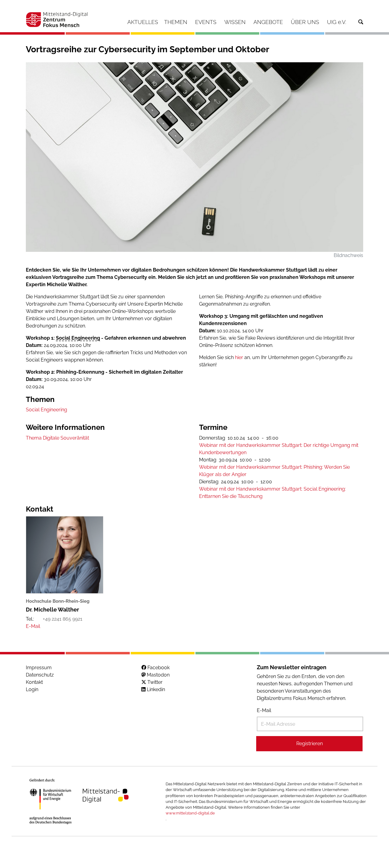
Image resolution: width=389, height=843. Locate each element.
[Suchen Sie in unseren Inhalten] (360, 22)
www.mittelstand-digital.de (190, 813)
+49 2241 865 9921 (62, 619)
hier (239, 357)
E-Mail (264, 710)
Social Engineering (78, 338)
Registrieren (309, 743)
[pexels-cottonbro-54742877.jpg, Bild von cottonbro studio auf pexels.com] (194, 157)
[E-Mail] (33, 626)
